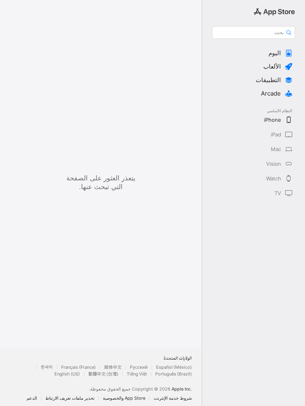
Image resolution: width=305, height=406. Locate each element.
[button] (253, 53)
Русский (139, 367)
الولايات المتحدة (178, 358)
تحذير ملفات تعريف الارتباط (70, 398)
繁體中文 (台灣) (103, 374)
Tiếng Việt (137, 374)
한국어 (47, 367)
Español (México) (174, 367)
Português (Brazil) (173, 374)
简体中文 (113, 367)
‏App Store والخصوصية (124, 398)
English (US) (67, 374)
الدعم (32, 398)
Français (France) (78, 367)
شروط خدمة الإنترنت (173, 398)
